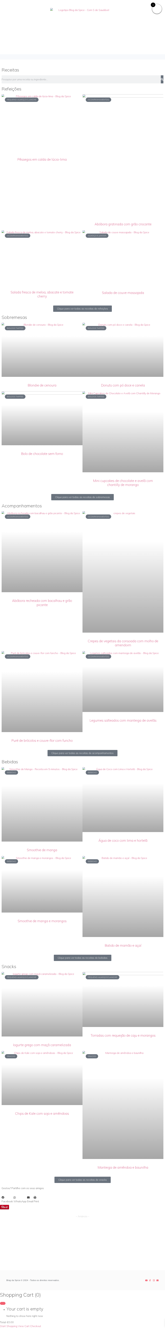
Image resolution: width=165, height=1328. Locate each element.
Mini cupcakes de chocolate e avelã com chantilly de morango (123, 483)
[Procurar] (162, 79)
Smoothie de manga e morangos (42, 921)
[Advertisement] (82, 1246)
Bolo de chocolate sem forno (42, 454)
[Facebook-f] (150, 1280)
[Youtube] (146, 1280)
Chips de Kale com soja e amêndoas (42, 1113)
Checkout (35, 1326)
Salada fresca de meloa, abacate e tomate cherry (42, 294)
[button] (82, 57)
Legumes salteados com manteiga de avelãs (123, 720)
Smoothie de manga (42, 850)
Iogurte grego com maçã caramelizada (42, 1045)
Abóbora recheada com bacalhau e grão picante (42, 602)
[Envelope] (157, 1280)
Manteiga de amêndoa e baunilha (123, 1167)
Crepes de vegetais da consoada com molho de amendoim (123, 643)
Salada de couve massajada (123, 293)
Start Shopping (8, 1326)
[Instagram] (154, 1280)
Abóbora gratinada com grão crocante (123, 224)
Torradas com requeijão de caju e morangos (123, 1035)
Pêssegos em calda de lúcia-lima (42, 159)
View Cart (23, 1326)
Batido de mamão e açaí (123, 945)
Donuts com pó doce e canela (123, 385)
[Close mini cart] (2, 1303)
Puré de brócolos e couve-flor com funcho (42, 740)
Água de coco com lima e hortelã (122, 840)
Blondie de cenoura (42, 385)
